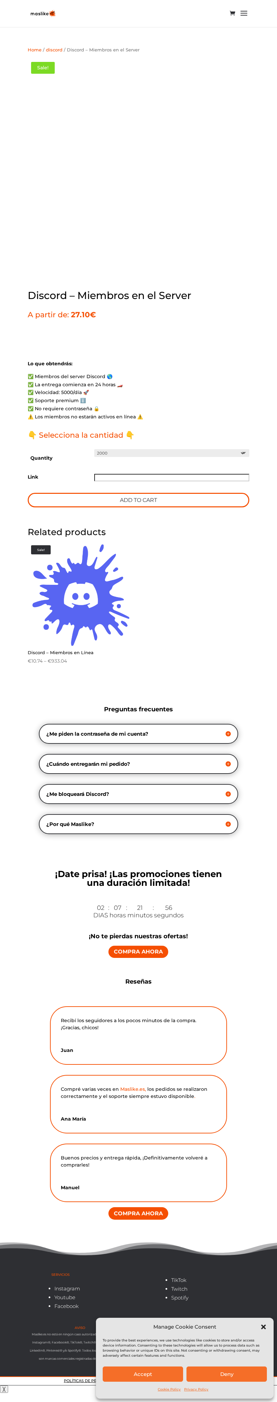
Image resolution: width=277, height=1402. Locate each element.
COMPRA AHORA (138, 951)
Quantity (41, 458)
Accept (143, 1374)
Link (33, 477)
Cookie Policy (169, 1389)
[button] (263, 1327)
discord (54, 49)
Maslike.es (132, 1089)
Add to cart (138, 500)
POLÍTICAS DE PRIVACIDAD (90, 1380)
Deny (226, 1374)
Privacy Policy (196, 1389)
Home (35, 49)
